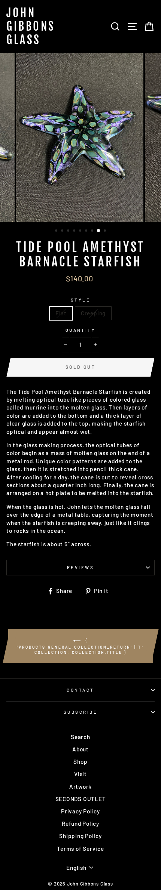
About (80, 749)
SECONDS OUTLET (80, 798)
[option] (80, 137)
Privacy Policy (80, 811)
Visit (80, 773)
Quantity (81, 330)
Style (80, 299)
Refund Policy (80, 823)
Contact (80, 689)
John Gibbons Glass (30, 26)
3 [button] (69, 231)
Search (80, 736)
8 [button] (99, 231)
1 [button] (57, 231)
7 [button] (93, 231)
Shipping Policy (80, 835)
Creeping (93, 313)
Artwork (80, 786)
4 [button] (75, 231)
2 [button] (63, 231)
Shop (80, 761)
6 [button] (87, 231)
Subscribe (80, 712)
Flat (61, 313)
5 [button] (81, 231)
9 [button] (105, 231)
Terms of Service (80, 848)
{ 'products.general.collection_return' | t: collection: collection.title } (80, 646)
